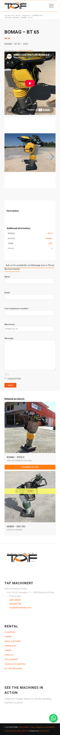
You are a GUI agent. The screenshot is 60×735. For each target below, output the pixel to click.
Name (7, 276)
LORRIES (7, 650)
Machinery (9, 324)
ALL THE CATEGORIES (13, 669)
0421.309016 (15, 600)
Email (7, 292)
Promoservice (44, 731)
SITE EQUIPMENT (11, 659)
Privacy (32, 727)
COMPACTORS (10, 646)
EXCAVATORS (9, 632)
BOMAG (49, 238)
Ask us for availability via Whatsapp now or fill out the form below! (29, 267)
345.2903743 (15, 604)
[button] (52, 157)
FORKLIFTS (8, 655)
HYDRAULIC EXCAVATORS (15, 664)
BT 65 (50, 233)
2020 (50, 243)
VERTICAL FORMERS (26, 51)
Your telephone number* (16, 308)
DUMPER (8, 637)
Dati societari (24, 727)
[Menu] (50, 5)
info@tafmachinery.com (20, 607)
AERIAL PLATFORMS (12, 641)
